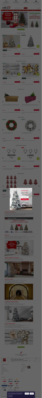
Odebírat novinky (25, 199)
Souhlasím (31, 393)
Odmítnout (26, 393)
